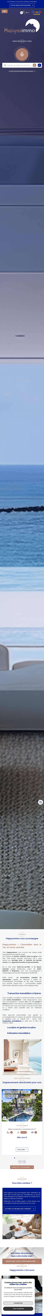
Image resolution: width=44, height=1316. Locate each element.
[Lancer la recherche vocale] (22, 54)
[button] (24, 1161)
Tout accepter (18, 1309)
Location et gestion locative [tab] (21, 1027)
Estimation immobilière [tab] (18, 1033)
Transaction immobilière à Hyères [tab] (24, 993)
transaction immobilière (12, 1021)
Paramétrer (18, 1303)
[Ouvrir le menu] (5, 11)
